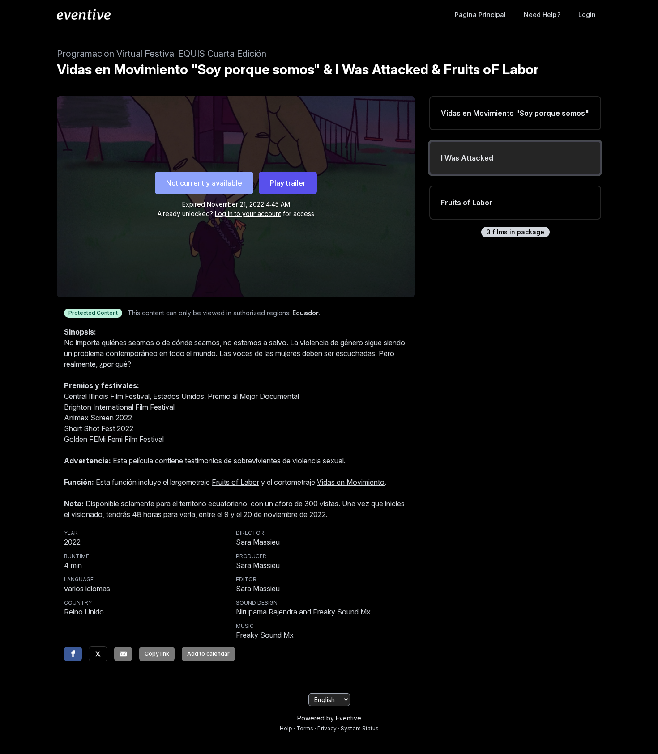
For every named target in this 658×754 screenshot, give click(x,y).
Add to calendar (208, 653)
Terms (304, 728)
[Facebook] (73, 654)
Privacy (327, 728)
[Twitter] (98, 654)
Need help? (542, 14)
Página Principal (480, 14)
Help (286, 728)
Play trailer (288, 182)
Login (587, 14)
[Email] (123, 654)
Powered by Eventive (329, 718)
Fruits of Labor (235, 482)
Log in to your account (248, 213)
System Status (360, 728)
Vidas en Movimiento (351, 482)
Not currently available (204, 182)
